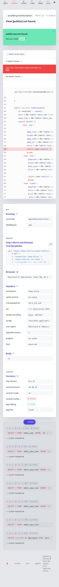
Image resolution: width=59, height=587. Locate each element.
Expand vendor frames (17, 54)
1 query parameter (16, 438)
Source (17, 564)
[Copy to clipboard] (50, 219)
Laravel (38, 564)
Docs (28, 564)
